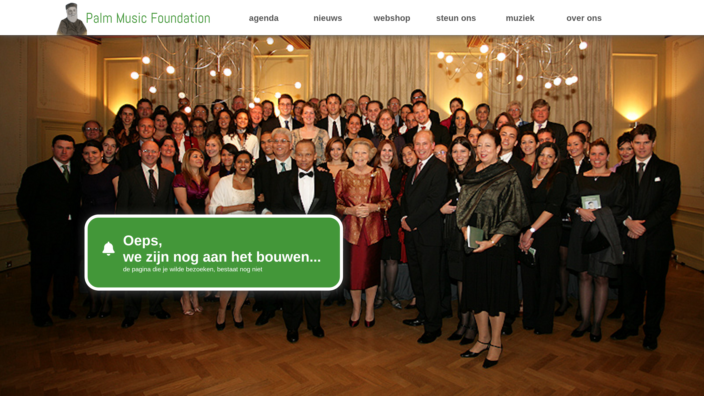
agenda (264, 18)
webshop (392, 18)
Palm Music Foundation (148, 18)
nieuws (328, 18)
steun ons (456, 18)
